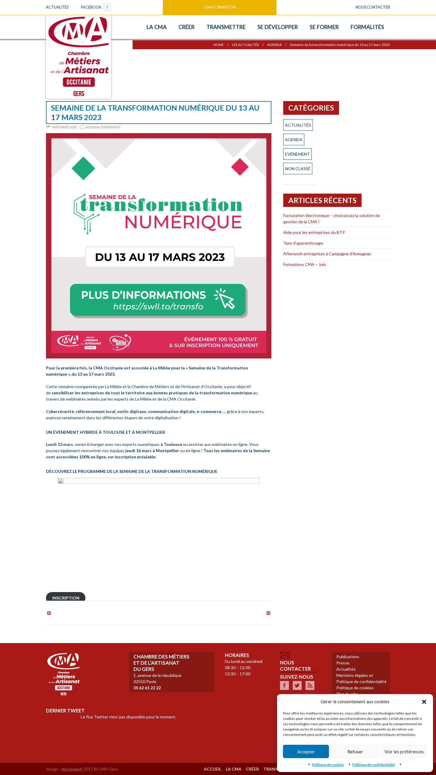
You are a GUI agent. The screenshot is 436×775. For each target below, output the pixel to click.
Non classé (298, 168)
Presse (342, 662)
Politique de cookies (328, 764)
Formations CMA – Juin (304, 264)
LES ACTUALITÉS (245, 45)
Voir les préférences (404, 751)
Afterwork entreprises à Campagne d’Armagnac (327, 253)
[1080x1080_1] (158, 245)
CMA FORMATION (220, 7)
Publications (347, 656)
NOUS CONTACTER (373, 7)
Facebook (91, 7)
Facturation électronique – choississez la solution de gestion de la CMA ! (331, 218)
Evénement (111, 127)
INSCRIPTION (65, 598)
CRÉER (252, 768)
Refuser (355, 751)
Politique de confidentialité (373, 764)
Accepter (306, 751)
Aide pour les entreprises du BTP (314, 232)
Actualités (57, 7)
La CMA (233, 768)
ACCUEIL (212, 768)
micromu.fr (72, 768)
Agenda (274, 45)
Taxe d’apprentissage (303, 242)
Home (219, 45)
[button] (424, 702)
